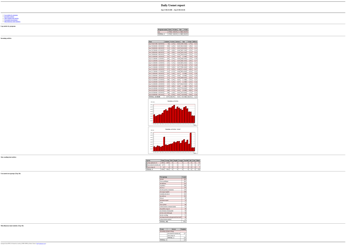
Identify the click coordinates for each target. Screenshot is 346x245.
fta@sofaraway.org (41, 243)
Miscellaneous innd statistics (12, 21)
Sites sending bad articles (11, 18)
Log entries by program (11, 15)
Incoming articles (9, 16)
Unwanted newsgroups (10, 20)
